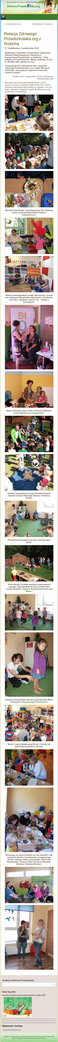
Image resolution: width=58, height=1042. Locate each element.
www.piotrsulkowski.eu (12, 1030)
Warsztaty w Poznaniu (42, 24)
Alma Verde (45, 85)
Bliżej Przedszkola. (18, 91)
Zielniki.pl (45, 744)
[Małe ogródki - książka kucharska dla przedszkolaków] (29, 1007)
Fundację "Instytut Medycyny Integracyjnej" (31, 1038)
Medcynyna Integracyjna (32, 413)
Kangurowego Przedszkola (34, 702)
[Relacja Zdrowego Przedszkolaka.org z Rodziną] (29, 112)
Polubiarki (48, 297)
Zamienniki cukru (13, 24)
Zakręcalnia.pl (29, 215)
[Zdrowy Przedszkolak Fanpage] (29, 5)
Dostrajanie (29, 302)
